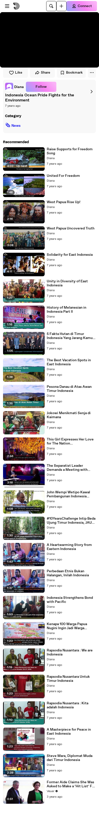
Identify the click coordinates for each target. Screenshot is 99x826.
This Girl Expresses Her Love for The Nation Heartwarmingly (70, 441)
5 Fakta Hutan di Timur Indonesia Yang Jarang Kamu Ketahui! (70, 336)
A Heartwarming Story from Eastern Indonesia (69, 547)
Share (45, 72)
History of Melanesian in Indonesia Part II (66, 310)
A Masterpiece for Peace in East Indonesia (69, 732)
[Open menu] (7, 6)
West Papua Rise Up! (63, 202)
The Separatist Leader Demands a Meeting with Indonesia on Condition (67, 468)
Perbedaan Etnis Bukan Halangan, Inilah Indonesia (68, 573)
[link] (14, 87)
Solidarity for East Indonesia (70, 255)
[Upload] (61, 6)
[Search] (51, 6)
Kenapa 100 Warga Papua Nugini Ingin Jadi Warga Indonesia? (67, 626)
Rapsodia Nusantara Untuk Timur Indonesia (68, 679)
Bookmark (74, 72)
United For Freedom (63, 176)
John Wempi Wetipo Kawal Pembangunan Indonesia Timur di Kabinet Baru (68, 494)
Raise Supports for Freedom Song (70, 151)
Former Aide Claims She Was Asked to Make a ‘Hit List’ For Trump (71, 784)
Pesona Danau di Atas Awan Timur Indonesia (69, 389)
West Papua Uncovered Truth (70, 228)
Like (18, 72)
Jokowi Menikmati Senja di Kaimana (69, 415)
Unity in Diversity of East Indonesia (67, 283)
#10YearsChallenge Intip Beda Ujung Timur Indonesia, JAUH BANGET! (71, 521)
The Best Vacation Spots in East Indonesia (69, 362)
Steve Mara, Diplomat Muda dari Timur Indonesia (69, 758)
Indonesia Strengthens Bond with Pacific (70, 600)
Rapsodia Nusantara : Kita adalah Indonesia (67, 705)
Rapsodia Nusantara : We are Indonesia (70, 652)
